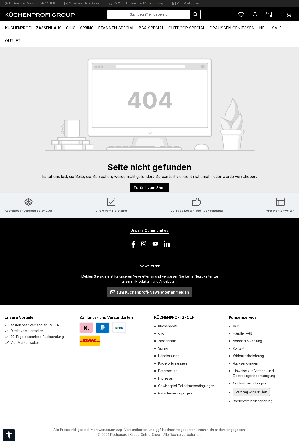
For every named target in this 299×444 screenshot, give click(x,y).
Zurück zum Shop (149, 187)
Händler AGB (243, 333)
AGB (236, 326)
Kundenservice (243, 317)
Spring (163, 348)
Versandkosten (136, 430)
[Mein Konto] (255, 14)
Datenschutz (167, 371)
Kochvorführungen (172, 363)
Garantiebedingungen (175, 393)
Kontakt (238, 348)
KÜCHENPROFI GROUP (174, 317)
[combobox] (148, 14)
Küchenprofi (167, 326)
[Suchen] (195, 14)
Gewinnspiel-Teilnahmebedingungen (186, 386)
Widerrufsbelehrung (248, 356)
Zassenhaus (167, 341)
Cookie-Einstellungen (249, 383)
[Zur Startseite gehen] (40, 14)
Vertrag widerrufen (251, 392)
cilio (161, 333)
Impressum (166, 378)
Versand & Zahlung (247, 341)
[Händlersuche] (269, 14)
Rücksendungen (245, 363)
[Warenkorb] (288, 14)
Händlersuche (169, 356)
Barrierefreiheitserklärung (252, 401)
